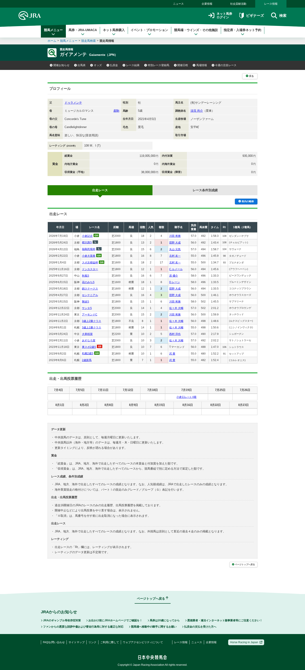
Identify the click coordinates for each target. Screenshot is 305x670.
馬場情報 (201, 65)
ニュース (178, 3)
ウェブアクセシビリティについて (143, 642)
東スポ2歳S (89, 347)
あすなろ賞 (88, 340)
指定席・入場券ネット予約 (242, 30)
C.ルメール (176, 269)
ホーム (52, 40)
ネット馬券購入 (114, 30)
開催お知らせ (61, 65)
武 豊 (172, 353)
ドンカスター (90, 269)
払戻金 (114, 65)
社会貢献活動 (238, 3)
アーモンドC (89, 314)
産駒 (116, 110)
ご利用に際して (109, 642)
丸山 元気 (175, 249)
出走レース (100, 190)
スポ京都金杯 (90, 262)
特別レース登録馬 (158, 65)
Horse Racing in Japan (244, 642)
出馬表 (81, 65)
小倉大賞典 (88, 255)
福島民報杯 (88, 249)
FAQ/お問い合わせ (54, 642)
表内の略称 (248, 201)
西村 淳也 (175, 334)
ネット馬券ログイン (224, 15)
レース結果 (133, 65)
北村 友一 (175, 255)
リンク (92, 642)
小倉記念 (87, 235)
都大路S (87, 242)
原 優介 (173, 275)
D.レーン (174, 282)
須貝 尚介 (196, 110)
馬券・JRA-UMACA (83, 30)
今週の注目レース (225, 65)
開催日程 (182, 65)
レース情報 (271, 3)
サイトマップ (77, 642)
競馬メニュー (53, 30)
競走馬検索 (88, 40)
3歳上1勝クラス (91, 327)
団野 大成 (175, 242)
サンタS (87, 308)
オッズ (98, 65)
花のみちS (88, 282)
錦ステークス (90, 288)
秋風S (85, 275)
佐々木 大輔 (176, 308)
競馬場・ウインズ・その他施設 (196, 30)
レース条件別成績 (205, 190)
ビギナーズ (255, 15)
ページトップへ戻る (245, 564)
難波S (85, 301)
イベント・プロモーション (149, 30)
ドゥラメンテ (73, 102)
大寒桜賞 (87, 334)
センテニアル (90, 295)
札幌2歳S (87, 353)
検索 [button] (282, 15)
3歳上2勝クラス (91, 321)
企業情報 (207, 3)
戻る (251, 76)
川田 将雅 (175, 235)
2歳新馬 (87, 360)
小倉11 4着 (186, 397)
